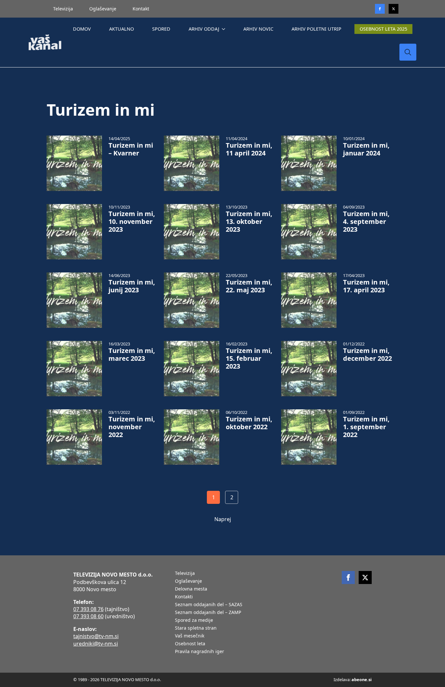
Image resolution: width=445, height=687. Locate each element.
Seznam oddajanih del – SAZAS (208, 604)
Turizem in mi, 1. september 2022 (366, 427)
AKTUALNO (121, 29)
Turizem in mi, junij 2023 (131, 286)
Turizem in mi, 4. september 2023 (366, 221)
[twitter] (393, 9)
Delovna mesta (191, 589)
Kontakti (184, 597)
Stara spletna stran (196, 628)
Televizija (63, 9)
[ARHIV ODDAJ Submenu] (224, 29)
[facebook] (348, 577)
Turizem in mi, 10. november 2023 (131, 221)
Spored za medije (194, 620)
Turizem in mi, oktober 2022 (249, 423)
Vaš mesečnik (189, 636)
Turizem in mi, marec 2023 (131, 354)
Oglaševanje (102, 9)
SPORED (161, 29)
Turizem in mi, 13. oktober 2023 (249, 221)
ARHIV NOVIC (258, 29)
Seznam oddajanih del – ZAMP (208, 612)
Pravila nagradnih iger (199, 651)
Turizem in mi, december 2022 (367, 354)
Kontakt (141, 9)
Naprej (222, 519)
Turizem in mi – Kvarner (130, 149)
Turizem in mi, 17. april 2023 (366, 286)
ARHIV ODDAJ (204, 29)
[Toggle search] (407, 52)
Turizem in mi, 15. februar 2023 (249, 358)
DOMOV (82, 29)
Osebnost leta (190, 644)
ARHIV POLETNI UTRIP (316, 29)
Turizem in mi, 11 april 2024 (249, 149)
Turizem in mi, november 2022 (131, 427)
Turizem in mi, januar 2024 (366, 149)
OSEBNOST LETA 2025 (383, 29)
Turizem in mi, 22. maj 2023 (249, 286)
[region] (84, 636)
